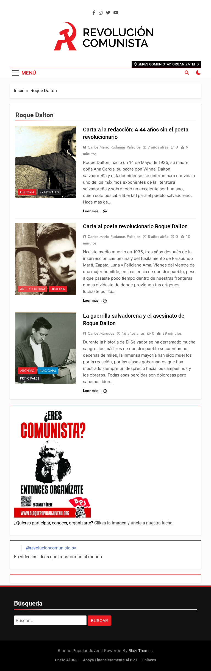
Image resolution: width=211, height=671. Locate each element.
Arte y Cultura (32, 289)
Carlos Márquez (101, 333)
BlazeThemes (140, 650)
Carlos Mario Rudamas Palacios (114, 147)
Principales (49, 192)
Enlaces (149, 660)
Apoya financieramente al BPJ (110, 660)
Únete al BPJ (66, 660)
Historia (27, 192)
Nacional (48, 370)
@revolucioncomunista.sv (51, 548)
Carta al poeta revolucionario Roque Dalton (135, 226)
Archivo (27, 370)
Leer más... (92, 211)
